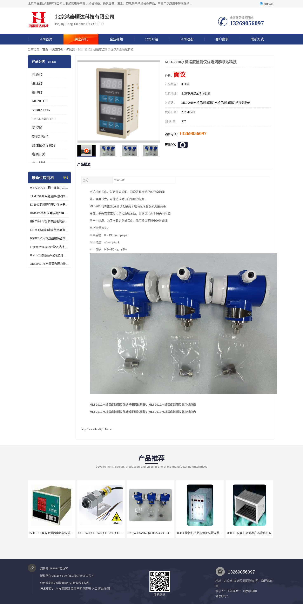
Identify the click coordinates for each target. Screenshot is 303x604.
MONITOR (40, 101)
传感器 (70, 49)
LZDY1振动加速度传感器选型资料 (49, 230)
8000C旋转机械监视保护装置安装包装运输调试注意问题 (163, 533)
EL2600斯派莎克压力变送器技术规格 (49, 204)
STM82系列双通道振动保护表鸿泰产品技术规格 (49, 196)
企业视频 (116, 39)
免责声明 (76, 588)
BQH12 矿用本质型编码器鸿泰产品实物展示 (49, 238)
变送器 (37, 83)
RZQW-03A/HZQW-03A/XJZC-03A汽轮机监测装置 (110, 533)
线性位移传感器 (43, 145)
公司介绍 (151, 39)
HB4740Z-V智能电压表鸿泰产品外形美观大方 (49, 221)
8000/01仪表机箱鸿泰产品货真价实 (200, 533)
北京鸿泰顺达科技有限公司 (56, 582)
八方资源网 (62, 588)
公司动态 (186, 39)
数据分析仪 (40, 136)
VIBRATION (41, 110)
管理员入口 (90, 588)
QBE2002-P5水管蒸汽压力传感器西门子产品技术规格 (49, 263)
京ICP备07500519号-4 (80, 575)
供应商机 (81, 39)
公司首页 (45, 39)
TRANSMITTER (44, 119)
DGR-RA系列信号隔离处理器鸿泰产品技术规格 (49, 213)
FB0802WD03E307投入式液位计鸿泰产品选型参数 (49, 246)
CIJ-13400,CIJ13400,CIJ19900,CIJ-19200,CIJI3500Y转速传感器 (67, 533)
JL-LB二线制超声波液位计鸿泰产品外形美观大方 (49, 255)
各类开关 (38, 154)
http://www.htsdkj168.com (96, 429)
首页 (45, 49)
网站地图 (104, 588)
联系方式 (257, 39)
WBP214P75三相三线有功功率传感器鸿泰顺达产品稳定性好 (49, 187)
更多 (66, 177)
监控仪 (37, 127)
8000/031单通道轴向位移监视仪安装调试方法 (255, 533)
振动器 (37, 92)
